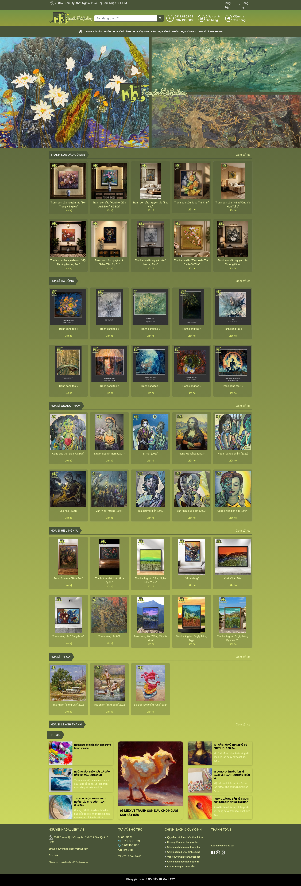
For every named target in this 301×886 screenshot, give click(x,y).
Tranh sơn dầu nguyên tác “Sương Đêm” (233, 262)
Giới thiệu (54, 855)
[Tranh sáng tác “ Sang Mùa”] (68, 615)
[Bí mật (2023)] (150, 432)
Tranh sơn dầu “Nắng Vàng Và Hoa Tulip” (232, 204)
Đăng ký (244, 5)
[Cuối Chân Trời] (233, 557)
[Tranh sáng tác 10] (233, 364)
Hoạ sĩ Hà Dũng (122, 31)
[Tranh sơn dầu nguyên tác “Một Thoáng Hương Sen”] (68, 239)
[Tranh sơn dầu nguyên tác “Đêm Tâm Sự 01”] (109, 239)
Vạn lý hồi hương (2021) (109, 510)
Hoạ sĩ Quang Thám (144, 31)
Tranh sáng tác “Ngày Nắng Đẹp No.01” (232, 638)
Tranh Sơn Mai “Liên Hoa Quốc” (109, 580)
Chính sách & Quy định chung (183, 851)
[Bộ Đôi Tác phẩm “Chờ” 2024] (150, 683)
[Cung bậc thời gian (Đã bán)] (68, 432)
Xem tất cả (243, 154)
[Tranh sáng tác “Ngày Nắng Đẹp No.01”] (233, 615)
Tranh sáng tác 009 (109, 636)
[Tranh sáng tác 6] (68, 364)
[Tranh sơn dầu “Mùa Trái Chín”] (192, 181)
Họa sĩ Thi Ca (188, 31)
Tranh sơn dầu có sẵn (97, 31)
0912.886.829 (184, 16)
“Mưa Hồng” (192, 578)
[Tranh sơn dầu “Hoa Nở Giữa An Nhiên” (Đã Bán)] (109, 181)
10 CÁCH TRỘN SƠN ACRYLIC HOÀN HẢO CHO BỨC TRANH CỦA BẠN (90, 801)
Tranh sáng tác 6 (68, 386)
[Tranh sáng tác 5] (233, 307)
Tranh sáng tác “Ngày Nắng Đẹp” (191, 638)
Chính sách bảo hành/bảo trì (183, 861)
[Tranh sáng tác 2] (109, 307)
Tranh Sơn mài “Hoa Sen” (68, 578)
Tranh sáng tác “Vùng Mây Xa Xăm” (150, 638)
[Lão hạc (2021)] (68, 489)
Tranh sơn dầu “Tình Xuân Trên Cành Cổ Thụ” (191, 262)
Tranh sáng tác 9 (191, 386)
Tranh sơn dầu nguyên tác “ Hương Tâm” (150, 262)
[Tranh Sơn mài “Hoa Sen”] (68, 557)
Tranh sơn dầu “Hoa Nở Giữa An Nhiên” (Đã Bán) (109, 204)
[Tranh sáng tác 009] (109, 615)
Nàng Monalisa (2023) (191, 453)
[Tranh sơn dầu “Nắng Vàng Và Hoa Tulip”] (233, 181)
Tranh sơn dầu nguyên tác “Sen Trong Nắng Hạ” (68, 204)
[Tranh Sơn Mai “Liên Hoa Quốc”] (109, 557)
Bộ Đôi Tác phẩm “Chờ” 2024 (150, 704)
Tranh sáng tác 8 (150, 386)
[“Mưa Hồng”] (192, 557)
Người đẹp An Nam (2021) (109, 453)
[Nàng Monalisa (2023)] (192, 432)
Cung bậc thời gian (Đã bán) (68, 453)
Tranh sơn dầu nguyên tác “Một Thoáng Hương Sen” (68, 262)
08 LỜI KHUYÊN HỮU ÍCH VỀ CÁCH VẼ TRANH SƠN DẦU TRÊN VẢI (232, 774)
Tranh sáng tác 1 (68, 328)
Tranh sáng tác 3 (150, 328)
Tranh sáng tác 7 (109, 386)
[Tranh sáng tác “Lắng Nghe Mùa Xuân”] (150, 557)
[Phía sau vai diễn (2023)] (150, 489)
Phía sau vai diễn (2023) (150, 510)
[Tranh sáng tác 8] (150, 364)
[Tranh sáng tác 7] (109, 364)
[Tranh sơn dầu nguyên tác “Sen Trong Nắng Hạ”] (68, 181)
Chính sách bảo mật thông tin (183, 847)
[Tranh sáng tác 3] (150, 307)
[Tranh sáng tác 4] (192, 307)
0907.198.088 (184, 20)
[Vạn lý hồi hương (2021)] (109, 489)
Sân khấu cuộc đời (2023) (191, 510)
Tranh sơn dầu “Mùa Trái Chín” (191, 202)
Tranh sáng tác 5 (232, 328)
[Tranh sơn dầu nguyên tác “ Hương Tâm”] (150, 239)
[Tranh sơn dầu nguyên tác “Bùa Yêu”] (150, 181)
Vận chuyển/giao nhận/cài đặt (183, 856)
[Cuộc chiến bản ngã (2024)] (233, 489)
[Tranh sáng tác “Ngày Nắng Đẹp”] (192, 615)
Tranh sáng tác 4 (191, 328)
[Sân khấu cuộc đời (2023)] (192, 489)
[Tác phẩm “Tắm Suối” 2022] (109, 683)
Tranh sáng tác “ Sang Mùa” (68, 636)
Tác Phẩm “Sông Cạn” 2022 (68, 704)
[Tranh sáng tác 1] (68, 307)
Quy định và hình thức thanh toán (185, 837)
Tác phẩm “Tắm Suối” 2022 (109, 704)
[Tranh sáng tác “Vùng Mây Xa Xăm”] (150, 615)
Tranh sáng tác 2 (109, 328)
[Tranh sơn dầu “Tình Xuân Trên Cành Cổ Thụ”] (192, 239)
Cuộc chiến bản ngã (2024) (232, 510)
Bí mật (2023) (150, 453)
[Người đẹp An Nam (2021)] (109, 432)
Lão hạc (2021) (68, 510)
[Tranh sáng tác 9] (192, 364)
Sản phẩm (213, 18)
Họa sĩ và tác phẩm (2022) (233, 453)
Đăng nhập (227, 5)
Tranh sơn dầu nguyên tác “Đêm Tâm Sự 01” (109, 262)
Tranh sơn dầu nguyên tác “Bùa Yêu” (150, 204)
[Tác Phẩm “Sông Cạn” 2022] (68, 683)
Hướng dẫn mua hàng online (183, 842)
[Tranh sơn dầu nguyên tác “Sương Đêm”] (233, 239)
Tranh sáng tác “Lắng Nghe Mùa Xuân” (150, 580)
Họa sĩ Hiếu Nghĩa (168, 31)
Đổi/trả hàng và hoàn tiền (181, 866)
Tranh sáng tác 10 (232, 386)
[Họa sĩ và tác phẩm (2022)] (233, 432)
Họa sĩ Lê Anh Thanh (210, 31)
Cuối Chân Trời (232, 578)
